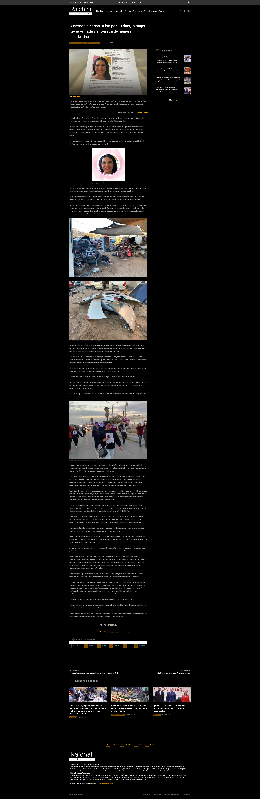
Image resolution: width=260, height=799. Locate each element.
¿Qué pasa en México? (118, 714)
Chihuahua (73, 43)
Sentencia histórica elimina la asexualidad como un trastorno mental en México (94, 673)
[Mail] (136, 745)
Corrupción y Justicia (85, 43)
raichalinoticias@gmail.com (104, 783)
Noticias (96, 43)
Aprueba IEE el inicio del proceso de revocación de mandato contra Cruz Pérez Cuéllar (167, 90)
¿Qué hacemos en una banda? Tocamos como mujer (174, 673)
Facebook (114, 745)
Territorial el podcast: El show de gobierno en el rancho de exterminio (167, 70)
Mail (140, 745)
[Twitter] (189, 11)
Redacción (76, 97)
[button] (189, 2)
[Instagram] (184, 11)
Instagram (128, 745)
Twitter (152, 745)
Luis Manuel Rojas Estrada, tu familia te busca (112, 632)
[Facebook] (180, 11)
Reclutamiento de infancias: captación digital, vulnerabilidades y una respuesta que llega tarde (168, 80)
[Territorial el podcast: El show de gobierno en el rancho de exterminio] (187, 70)
